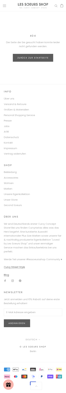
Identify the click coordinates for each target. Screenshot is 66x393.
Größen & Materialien (16, 109)
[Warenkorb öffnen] (61, 5)
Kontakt (8, 142)
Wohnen (9, 183)
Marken (8, 188)
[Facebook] (5, 281)
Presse (8, 120)
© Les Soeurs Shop (33, 346)
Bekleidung (10, 172)
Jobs (6, 126)
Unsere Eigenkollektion (17, 194)
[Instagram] (12, 281)
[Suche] (56, 5)
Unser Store (11, 199)
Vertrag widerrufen (15, 153)
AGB (6, 131)
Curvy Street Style (14, 267)
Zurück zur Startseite (33, 57)
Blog (6, 274)
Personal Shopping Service (19, 115)
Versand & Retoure (15, 104)
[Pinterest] (20, 281)
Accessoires (11, 177)
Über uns (9, 98)
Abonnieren (16, 323)
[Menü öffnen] (4, 5)
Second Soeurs (13, 205)
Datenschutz (11, 137)
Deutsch (31, 339)
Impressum (10, 148)
